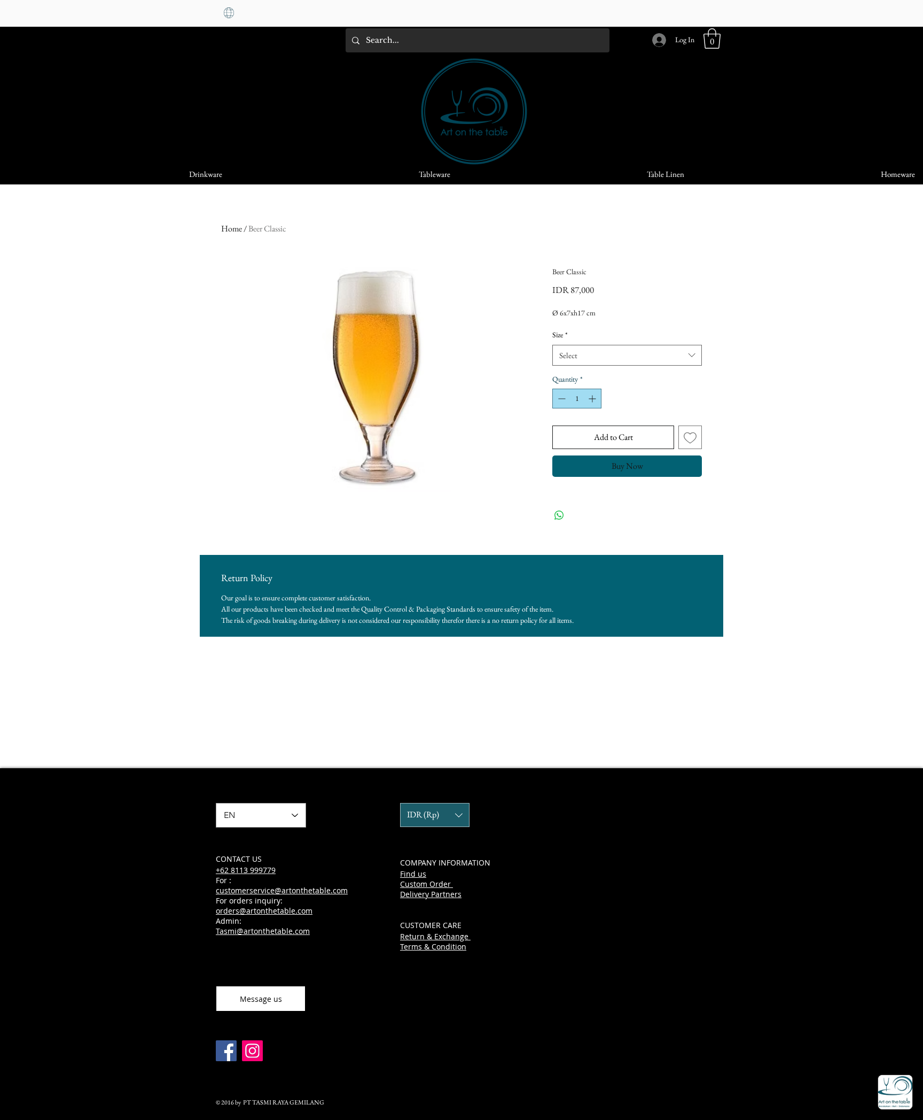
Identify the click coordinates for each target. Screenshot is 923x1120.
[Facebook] (226, 1050)
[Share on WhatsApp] (559, 515)
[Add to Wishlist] (690, 437)
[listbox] (435, 815)
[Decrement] (560, 398)
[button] (712, 38)
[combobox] (627, 355)
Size (560, 334)
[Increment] (593, 398)
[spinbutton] (576, 398)
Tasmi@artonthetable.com (263, 931)
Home (231, 228)
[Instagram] (252, 1050)
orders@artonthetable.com (264, 911)
